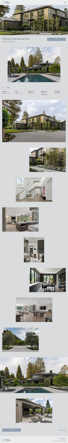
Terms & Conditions (62, 438)
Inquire (56, 39)
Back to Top (62, 430)
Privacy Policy (63, 439)
